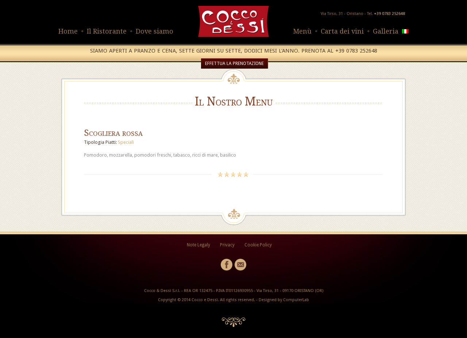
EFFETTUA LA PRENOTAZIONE (234, 63)
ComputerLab (296, 299)
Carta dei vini (342, 31)
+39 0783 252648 (389, 13)
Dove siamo (154, 31)
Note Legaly (198, 244)
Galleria (385, 31)
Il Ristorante (107, 31)
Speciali (126, 142)
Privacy (227, 244)
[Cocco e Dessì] (233, 35)
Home (68, 31)
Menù (302, 31)
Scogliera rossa (113, 133)
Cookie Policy (258, 244)
